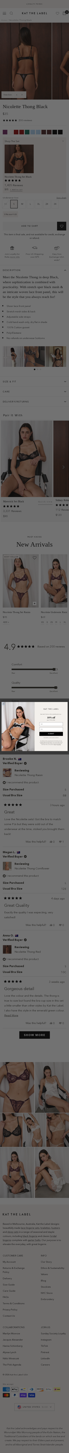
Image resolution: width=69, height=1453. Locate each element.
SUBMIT (51, 734)
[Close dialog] (3, 704)
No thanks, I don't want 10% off (51, 737)
